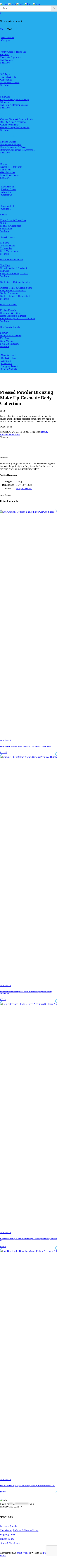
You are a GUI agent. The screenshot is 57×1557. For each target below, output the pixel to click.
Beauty (44, 432)
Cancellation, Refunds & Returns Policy (19, 1530)
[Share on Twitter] (1, 448)
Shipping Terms (7, 1534)
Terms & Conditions (9, 1543)
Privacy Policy (7, 1539)
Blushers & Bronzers (10, 434)
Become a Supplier (9, 1526)
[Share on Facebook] (1, 445)
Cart (2, 29)
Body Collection (24, 488)
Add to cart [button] (5, 740)
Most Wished (23, 1553)
